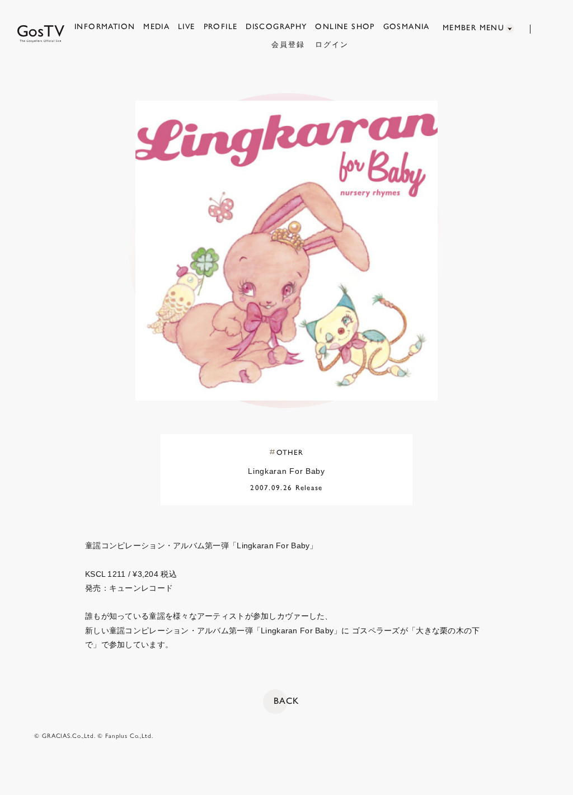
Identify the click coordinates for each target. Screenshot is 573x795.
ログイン (332, 44)
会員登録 (288, 44)
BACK (286, 700)
